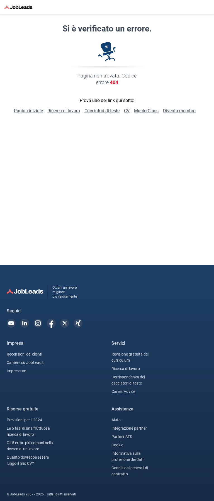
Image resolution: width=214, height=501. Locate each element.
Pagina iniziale (28, 110)
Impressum (16, 371)
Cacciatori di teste (102, 110)
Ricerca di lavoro (63, 110)
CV (127, 110)
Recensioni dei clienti (24, 354)
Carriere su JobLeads (25, 362)
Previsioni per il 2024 (24, 420)
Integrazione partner (129, 428)
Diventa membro (179, 110)
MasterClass (146, 110)
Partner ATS (121, 436)
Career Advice (123, 391)
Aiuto (116, 420)
